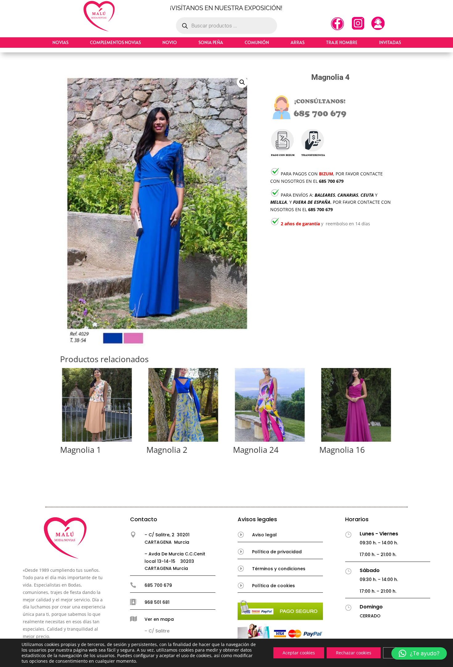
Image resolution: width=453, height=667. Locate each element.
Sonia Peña (210, 42)
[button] (242, 82)
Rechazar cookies (353, 653)
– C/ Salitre (157, 631)
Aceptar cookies (299, 653)
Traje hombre (341, 42)
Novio (169, 42)
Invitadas (390, 42)
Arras (297, 42)
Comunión (257, 42)
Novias (60, 42)
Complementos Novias (115, 42)
